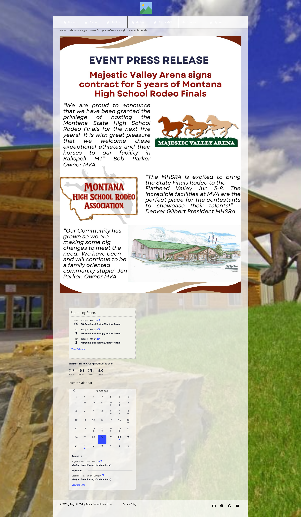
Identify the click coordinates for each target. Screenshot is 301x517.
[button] (174, 22)
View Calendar (78, 349)
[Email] (214, 506)
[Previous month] (74, 390)
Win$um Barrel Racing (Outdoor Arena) (101, 324)
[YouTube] (237, 506)
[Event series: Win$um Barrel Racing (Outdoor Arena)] (98, 320)
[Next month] (130, 390)
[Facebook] (222, 506)
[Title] (146, 8)
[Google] (230, 506)
